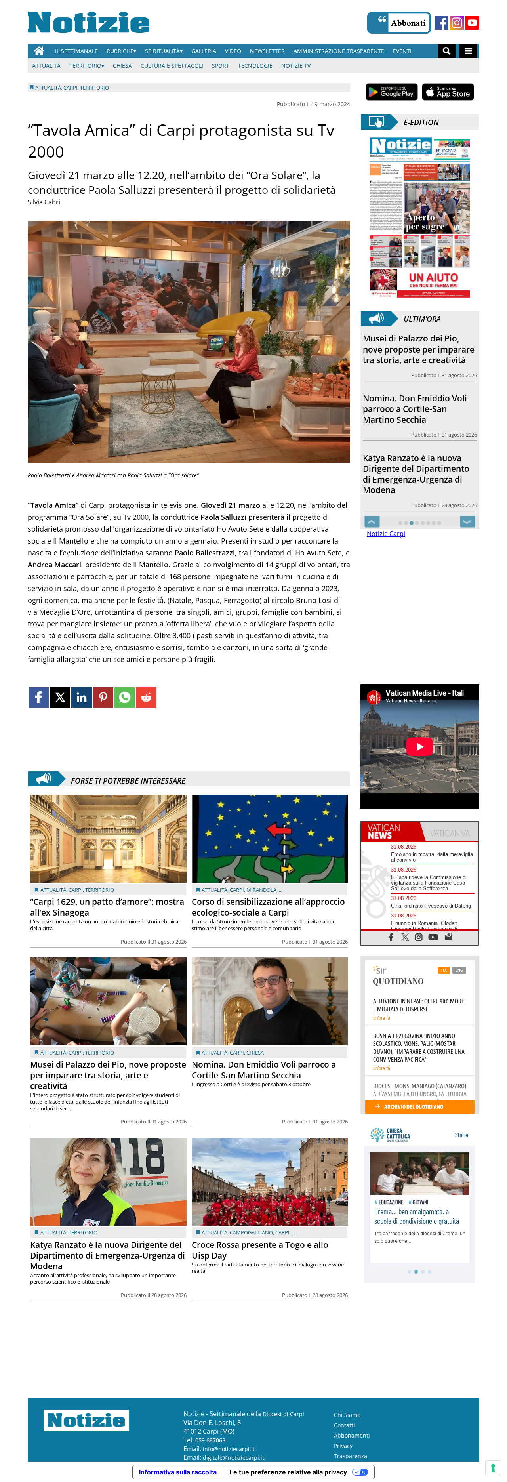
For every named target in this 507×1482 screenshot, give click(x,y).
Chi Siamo (347, 1414)
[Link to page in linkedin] (81, 697)
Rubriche (120, 51)
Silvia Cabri (44, 202)
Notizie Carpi (386, 533)
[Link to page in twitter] (60, 697)
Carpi (76, 889)
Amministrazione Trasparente (339, 51)
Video (233, 51)
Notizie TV (296, 65)
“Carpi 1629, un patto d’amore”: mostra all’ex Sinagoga (107, 907)
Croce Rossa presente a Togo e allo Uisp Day (260, 1250)
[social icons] (391, 936)
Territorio (85, 65)
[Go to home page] (39, 51)
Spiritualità (162, 51)
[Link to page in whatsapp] (124, 697)
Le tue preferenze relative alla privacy (288, 1472)
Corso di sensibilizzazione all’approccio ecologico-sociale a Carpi (268, 907)
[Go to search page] (447, 51)
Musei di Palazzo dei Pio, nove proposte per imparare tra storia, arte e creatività (108, 1075)
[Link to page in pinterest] (103, 697)
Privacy (343, 1445)
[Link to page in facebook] (39, 697)
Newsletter (267, 51)
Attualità (46, 65)
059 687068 (210, 1440)
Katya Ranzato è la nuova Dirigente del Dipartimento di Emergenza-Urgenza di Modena (107, 1255)
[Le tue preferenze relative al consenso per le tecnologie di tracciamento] (493, 1468)
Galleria (203, 51)
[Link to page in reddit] (146, 697)
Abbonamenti (352, 1435)
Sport (220, 65)
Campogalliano (251, 1232)
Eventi (402, 51)
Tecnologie (255, 65)
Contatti (344, 1425)
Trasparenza (350, 1455)
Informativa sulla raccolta (178, 1472)
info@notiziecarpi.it (229, 1448)
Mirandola (261, 889)
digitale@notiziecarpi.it (233, 1457)
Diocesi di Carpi (283, 1413)
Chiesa (122, 65)
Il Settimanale (76, 51)
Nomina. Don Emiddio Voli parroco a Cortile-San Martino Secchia (264, 1070)
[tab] (390, 831)
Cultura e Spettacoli (172, 65)
